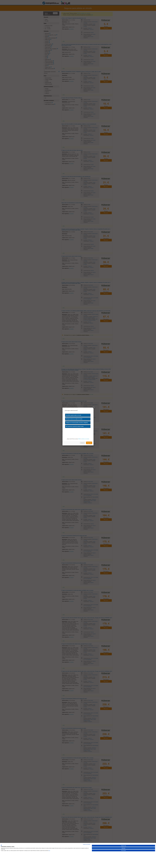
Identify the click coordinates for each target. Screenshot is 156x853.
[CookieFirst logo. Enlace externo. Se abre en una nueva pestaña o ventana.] (1, 845)
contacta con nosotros (85, 438)
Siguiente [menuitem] (89, 443)
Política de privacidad (86, 844)
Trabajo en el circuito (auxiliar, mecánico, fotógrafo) (77, 422)
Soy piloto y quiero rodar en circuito (73, 415)
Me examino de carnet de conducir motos (75, 426)
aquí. (49, 850)
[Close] (93, 407)
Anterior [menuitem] (82, 443)
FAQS (79, 438)
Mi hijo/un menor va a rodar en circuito (74, 418)
